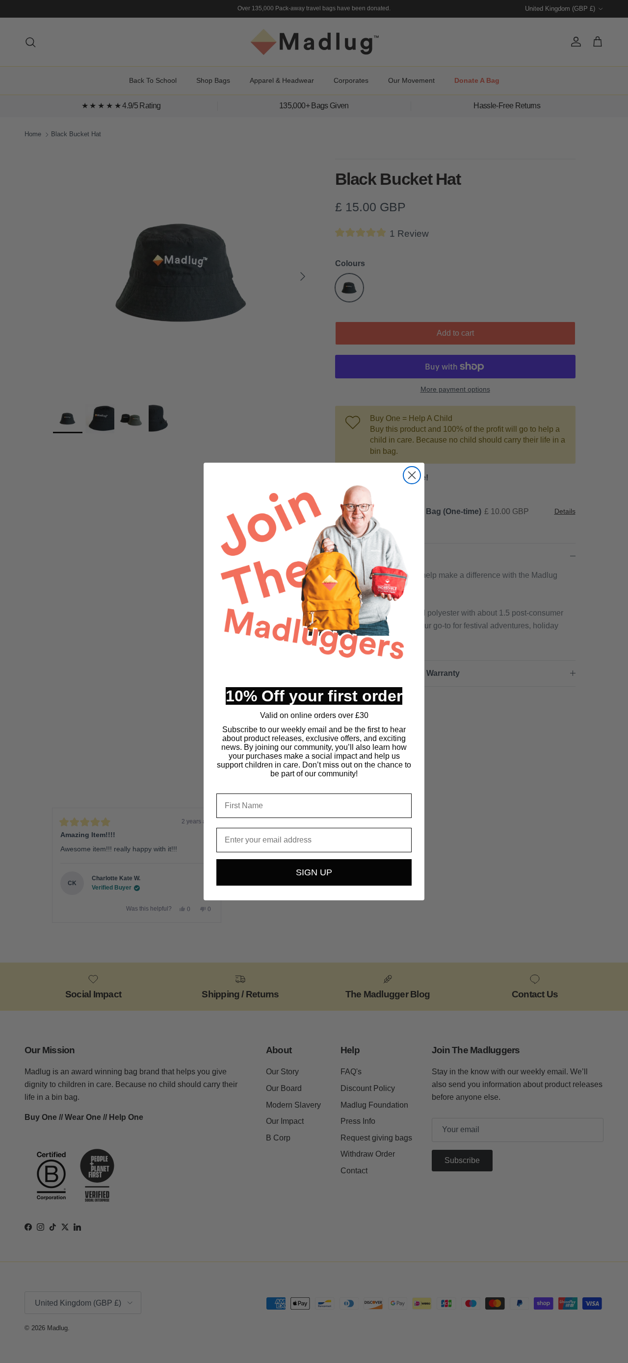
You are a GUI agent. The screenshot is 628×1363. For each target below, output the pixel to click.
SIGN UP (314, 872)
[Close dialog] (411, 475)
